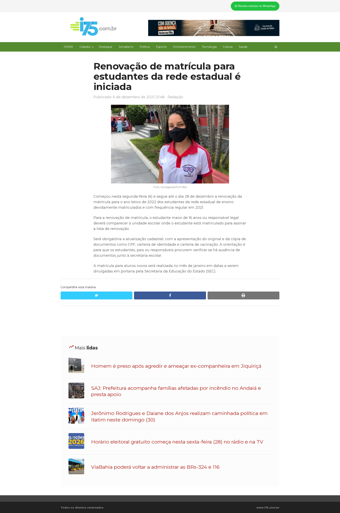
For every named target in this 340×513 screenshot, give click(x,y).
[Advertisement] (170, 321)
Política (145, 47)
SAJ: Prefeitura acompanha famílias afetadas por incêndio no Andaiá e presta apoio (176, 391)
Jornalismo (126, 47)
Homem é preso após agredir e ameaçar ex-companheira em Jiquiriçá (176, 366)
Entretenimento (184, 47)
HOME (68, 47)
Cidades (84, 47)
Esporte (161, 47)
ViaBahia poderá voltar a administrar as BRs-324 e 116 (155, 467)
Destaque (105, 47)
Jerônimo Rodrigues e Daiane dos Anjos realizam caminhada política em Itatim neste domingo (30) (179, 416)
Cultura (228, 47)
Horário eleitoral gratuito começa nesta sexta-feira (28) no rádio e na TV (177, 442)
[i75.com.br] (93, 26)
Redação (175, 97)
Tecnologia (209, 47)
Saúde (243, 47)
